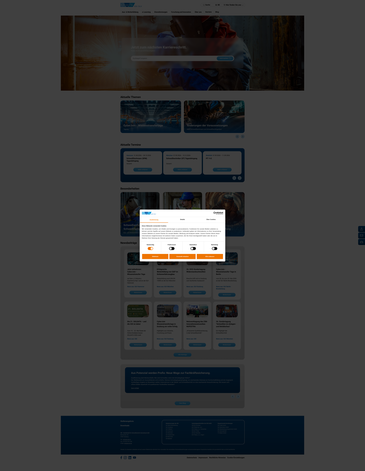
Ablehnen (155, 256)
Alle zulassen (209, 256)
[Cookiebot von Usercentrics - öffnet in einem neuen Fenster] (215, 213)
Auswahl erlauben (182, 256)
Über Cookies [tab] (211, 219)
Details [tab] (182, 219)
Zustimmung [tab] (154, 220)
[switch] (172, 248)
